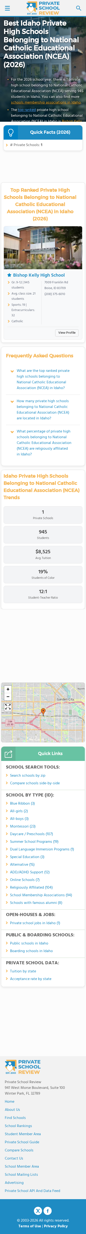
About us (12, 1110)
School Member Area (22, 1167)
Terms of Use (29, 1226)
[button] (43, 712)
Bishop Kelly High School (39, 275)
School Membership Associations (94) (41, 895)
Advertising (14, 1183)
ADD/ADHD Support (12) (30, 872)
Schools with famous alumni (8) (36, 903)
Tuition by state (23, 971)
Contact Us (14, 1158)
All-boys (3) (19, 819)
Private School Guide (22, 1142)
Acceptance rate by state (30, 979)
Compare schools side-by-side (35, 783)
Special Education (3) (27, 857)
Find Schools (15, 1118)
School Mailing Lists (21, 1175)
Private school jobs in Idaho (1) (35, 923)
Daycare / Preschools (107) (31, 834)
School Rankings (18, 1126)
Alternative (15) (22, 865)
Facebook (47, 1210)
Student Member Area (23, 1134)
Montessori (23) (23, 826)
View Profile (66, 333)
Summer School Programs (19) (34, 842)
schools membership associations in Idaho (46, 103)
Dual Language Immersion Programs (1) (42, 849)
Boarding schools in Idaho (31, 951)
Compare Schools (19, 1150)
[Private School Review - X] (38, 1211)
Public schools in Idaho (29, 943)
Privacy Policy (56, 1226)
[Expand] (7, 707)
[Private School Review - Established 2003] (43, 8)
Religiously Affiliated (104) (31, 888)
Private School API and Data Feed (32, 1191)
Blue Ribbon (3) (22, 804)
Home (9, 1102)
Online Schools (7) (25, 880)
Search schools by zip (27, 776)
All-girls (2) (19, 811)
